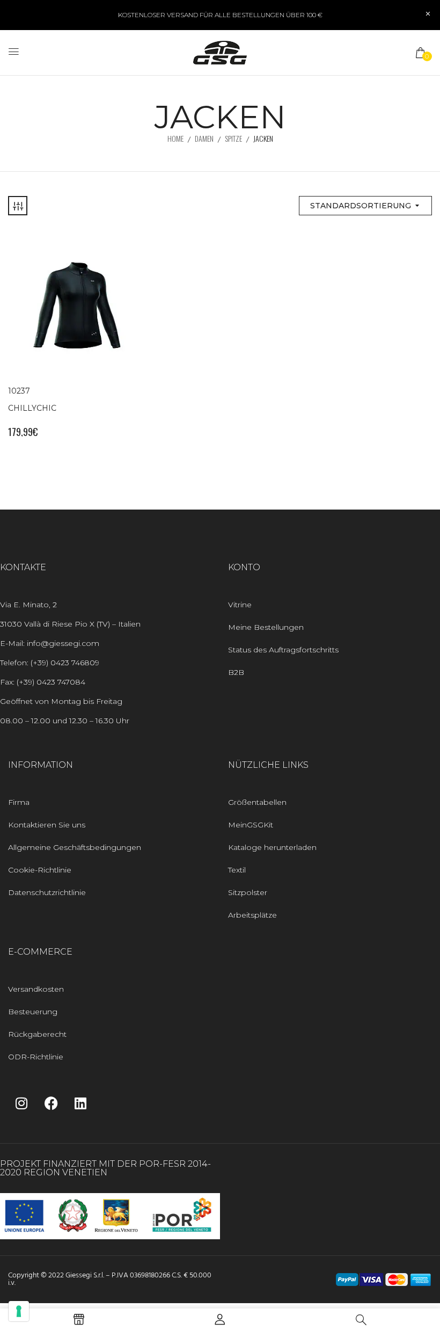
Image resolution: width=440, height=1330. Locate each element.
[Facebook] (51, 1102)
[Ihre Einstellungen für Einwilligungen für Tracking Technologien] (19, 1311)
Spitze (233, 138)
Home (175, 138)
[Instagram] (21, 1102)
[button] (421, 52)
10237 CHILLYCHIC (32, 399)
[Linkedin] (80, 1102)
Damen (204, 138)
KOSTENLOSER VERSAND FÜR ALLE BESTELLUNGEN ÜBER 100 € (220, 15)
